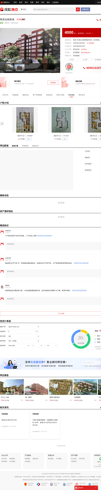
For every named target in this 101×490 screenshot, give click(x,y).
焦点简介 (4, 458)
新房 (20, 2)
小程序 (99, 2)
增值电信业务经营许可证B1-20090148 (33, 479)
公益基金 (55, 2)
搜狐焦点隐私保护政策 (95, 366)
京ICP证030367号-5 (49, 479)
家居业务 (35, 458)
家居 (37, 2)
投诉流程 (4, 461)
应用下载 (82, 458)
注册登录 (74, 461)
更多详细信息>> (86, 52)
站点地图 (12, 461)
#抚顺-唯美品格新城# (44, 236)
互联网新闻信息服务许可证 (64, 479)
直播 (31, 2)
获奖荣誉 (12, 458)
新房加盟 (50, 458)
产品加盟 (58, 458)
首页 (15, 2)
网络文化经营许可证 (94, 479)
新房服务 (27, 458)
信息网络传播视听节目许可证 (80, 479)
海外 (48, 2)
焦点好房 (74, 458)
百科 (42, 2)
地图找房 (85, 9)
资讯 (26, 2)
